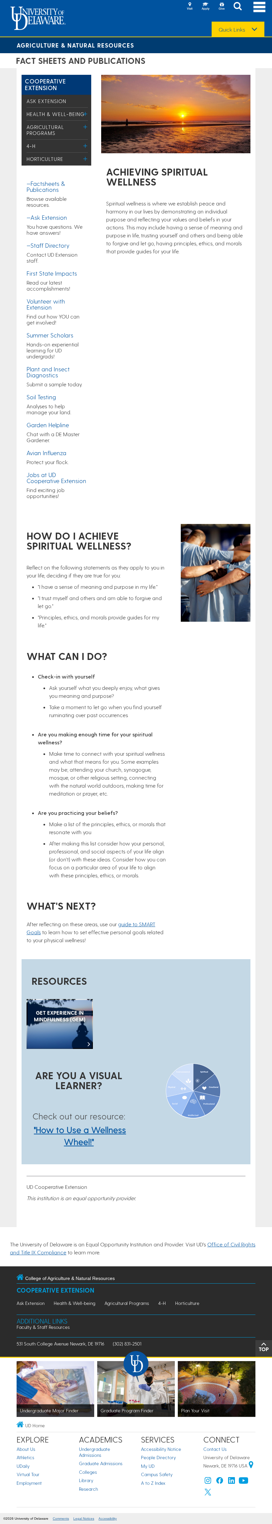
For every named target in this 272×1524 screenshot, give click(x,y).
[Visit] (190, 6)
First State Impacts (52, 273)
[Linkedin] (231, 1482)
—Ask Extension (47, 217)
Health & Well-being (56, 114)
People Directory (158, 1457)
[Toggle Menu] (85, 114)
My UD (148, 1466)
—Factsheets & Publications (46, 186)
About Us (26, 1449)
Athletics (25, 1457)
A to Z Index (153, 1483)
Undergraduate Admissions (94, 1452)
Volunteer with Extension (46, 304)
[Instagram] (208, 1482)
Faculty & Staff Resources (43, 1327)
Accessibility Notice (161, 1449)
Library (86, 1480)
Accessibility (108, 1518)
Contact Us (215, 1449)
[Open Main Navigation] (259, 7)
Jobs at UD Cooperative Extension (56, 477)
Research (88, 1489)
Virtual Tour (28, 1474)
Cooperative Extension (45, 84)
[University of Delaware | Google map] (251, 1465)
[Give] (222, 6)
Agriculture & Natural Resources (75, 45)
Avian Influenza (46, 452)
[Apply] (206, 6)
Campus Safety (156, 1474)
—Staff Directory (48, 245)
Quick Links (232, 30)
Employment (29, 1483)
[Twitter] (208, 1493)
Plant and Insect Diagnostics (48, 371)
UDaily (23, 1466)
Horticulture (45, 159)
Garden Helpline (48, 424)
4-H (31, 146)
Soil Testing (41, 396)
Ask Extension (46, 101)
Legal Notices (83, 1518)
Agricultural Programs (45, 130)
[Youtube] (243, 1482)
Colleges (88, 1472)
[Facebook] (219, 1482)
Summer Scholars (50, 334)
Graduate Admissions (100, 1463)
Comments (61, 1518)
